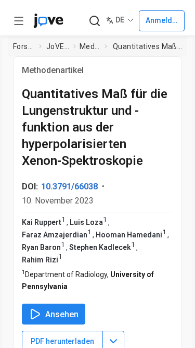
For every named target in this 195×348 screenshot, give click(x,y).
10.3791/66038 (69, 186)
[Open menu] (18, 21)
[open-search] (94, 21)
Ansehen (62, 314)
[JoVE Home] (48, 21)
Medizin (90, 46)
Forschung (24, 46)
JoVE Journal (57, 46)
